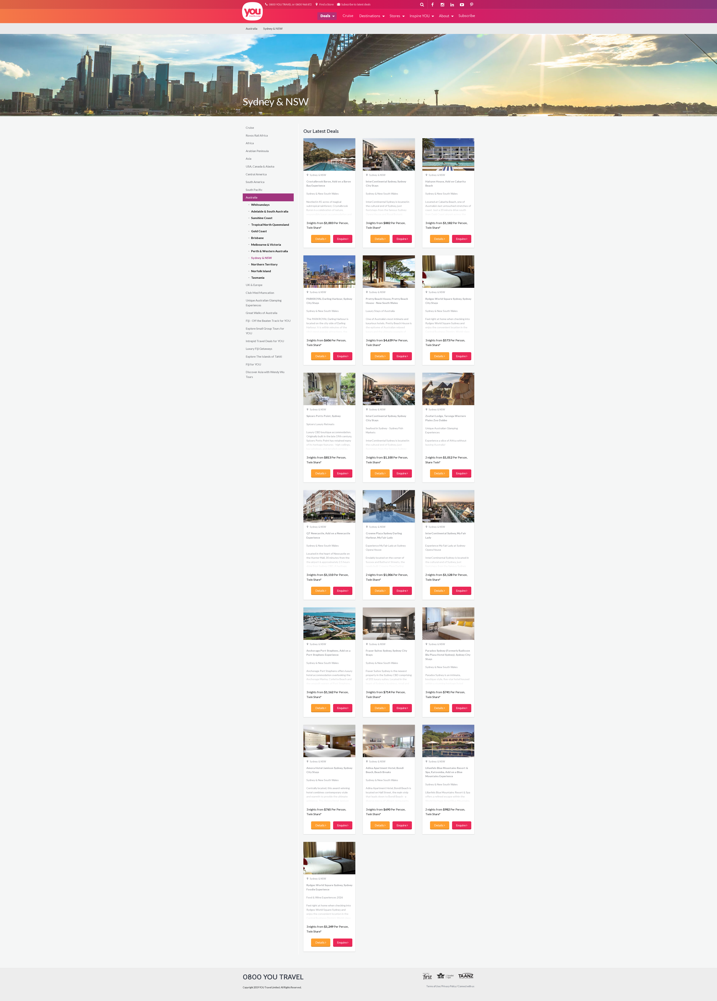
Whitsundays (260, 204)
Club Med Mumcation (260, 292)
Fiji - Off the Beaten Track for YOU (268, 320)
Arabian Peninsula (257, 151)
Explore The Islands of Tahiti (264, 356)
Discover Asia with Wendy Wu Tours (265, 374)
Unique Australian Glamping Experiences (264, 302)
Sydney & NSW (273, 28)
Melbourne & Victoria (266, 244)
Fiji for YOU (253, 364)
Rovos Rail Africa (257, 135)
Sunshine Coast (261, 218)
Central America (256, 174)
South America (255, 182)
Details (320, 238)
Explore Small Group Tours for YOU (265, 331)
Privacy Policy (449, 986)
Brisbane (257, 238)
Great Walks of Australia (261, 313)
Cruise (250, 127)
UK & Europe (254, 285)
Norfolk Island (261, 271)
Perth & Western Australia (269, 251)
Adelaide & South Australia (269, 211)
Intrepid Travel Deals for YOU (265, 341)
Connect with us (466, 986)
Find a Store (326, 4)
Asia (248, 158)
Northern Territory (264, 264)
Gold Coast (259, 231)
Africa (250, 143)
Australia (251, 28)
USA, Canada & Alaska (260, 166)
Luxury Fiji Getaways (259, 348)
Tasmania (257, 277)
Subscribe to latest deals (355, 4)
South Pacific (254, 189)
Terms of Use (433, 986)
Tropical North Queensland (270, 224)
